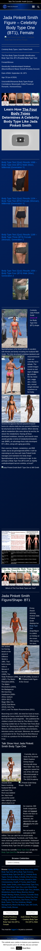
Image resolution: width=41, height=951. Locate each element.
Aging (10, 869)
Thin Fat (14, 902)
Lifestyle (36, 889)
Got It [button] (19, 948)
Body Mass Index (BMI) (29, 869)
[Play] (20, 139)
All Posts (16, 869)
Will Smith (33, 905)
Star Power (25, 900)
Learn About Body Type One (12, 887)
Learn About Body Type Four (27, 884)
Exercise (33, 877)
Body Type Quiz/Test (9, 852)
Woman (15, 907)
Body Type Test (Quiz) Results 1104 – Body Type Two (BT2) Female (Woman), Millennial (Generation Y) (20, 201)
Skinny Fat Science (29, 938)
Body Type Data (23, 850)
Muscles (25, 892)
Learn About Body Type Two (21, 889)
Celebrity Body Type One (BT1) (13, 874)
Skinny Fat (29, 897)
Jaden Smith (11, 884)
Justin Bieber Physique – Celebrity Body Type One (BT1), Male (29, 919)
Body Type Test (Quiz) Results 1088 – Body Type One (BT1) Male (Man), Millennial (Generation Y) (19, 164)
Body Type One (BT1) (10, 872)
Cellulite (22, 877)
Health (15, 882)
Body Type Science (26, 872)
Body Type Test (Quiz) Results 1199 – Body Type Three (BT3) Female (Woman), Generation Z (19, 237)
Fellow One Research (10, 879)
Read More (26, 948)
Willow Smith (6, 907)
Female (21, 879)
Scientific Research (17, 897)
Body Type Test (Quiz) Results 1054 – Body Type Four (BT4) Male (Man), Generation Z (19, 273)
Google (36, 845)
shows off (33, 318)
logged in (14, 929)
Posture (16, 895)
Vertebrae (22, 902)
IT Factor (22, 882)
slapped (34, 811)
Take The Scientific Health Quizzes (20, 1)
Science (23, 895)
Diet (27, 877)
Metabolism (6, 892)
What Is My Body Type (20, 905)
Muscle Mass (16, 892)
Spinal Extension (14, 900)
